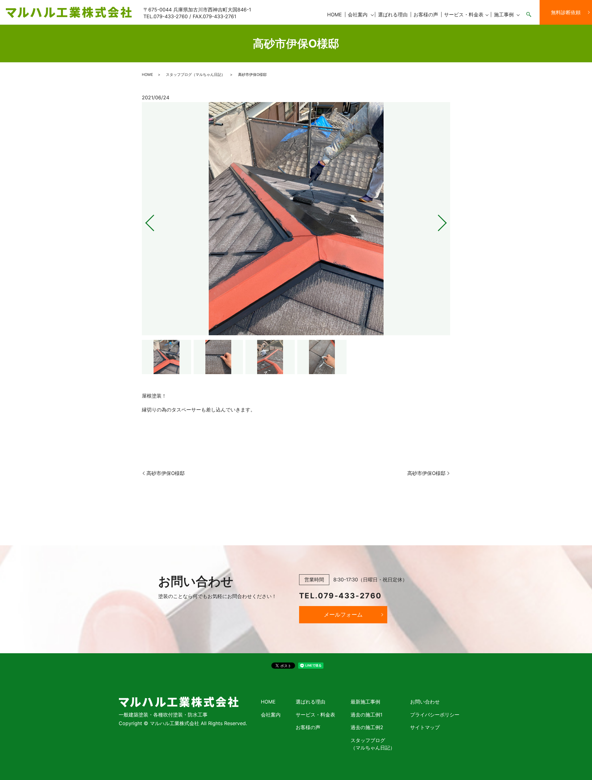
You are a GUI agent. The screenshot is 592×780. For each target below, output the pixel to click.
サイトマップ (425, 727)
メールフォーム (343, 614)
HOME (334, 14)
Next (447, 221)
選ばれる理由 (393, 14)
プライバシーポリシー (434, 715)
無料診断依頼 (566, 12)
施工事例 (504, 14)
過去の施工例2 (367, 727)
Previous (144, 221)
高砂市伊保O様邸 (165, 473)
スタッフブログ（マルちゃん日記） (195, 74)
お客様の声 (425, 14)
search (528, 14)
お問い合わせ (425, 702)
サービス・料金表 (463, 14)
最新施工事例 (365, 702)
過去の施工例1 (366, 715)
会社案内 (358, 14)
